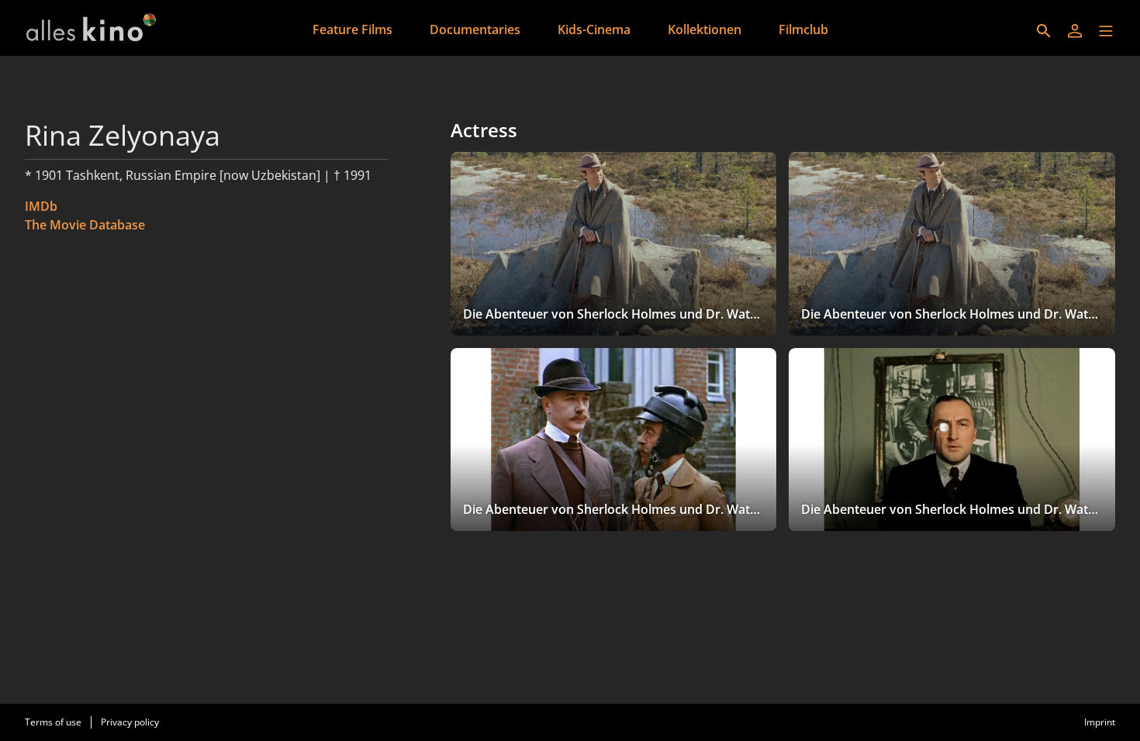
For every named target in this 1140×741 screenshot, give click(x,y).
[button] (1105, 31)
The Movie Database (85, 224)
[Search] (1043, 31)
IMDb (41, 206)
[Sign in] (1074, 31)
